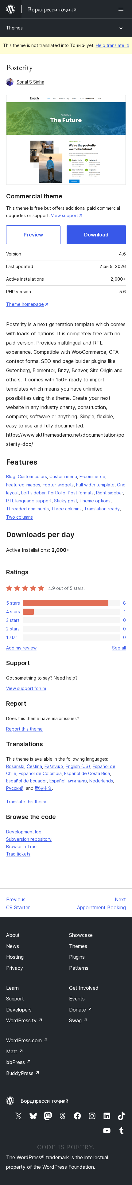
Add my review (21, 647)
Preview (33, 235)
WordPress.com (27, 1040)
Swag (78, 1020)
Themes (14, 27)
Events (77, 999)
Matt (14, 1051)
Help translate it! (112, 45)
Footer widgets (58, 484)
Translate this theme (27, 801)
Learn (12, 988)
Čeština (34, 766)
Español (57, 780)
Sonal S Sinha (30, 81)
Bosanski (15, 766)
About (13, 935)
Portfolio (56, 492)
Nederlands (101, 780)
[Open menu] (122, 9)
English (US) (78, 766)
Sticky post (65, 500)
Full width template (95, 484)
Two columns (19, 517)
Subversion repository (29, 839)
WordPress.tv (24, 1020)
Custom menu (63, 476)
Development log (23, 831)
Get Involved (84, 988)
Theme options (95, 500)
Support (15, 999)
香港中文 (43, 788)
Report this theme (24, 728)
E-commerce (92, 476)
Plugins (77, 957)
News (12, 946)
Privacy (14, 968)
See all (119, 647)
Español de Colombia (40, 773)
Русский (14, 788)
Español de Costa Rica (87, 773)
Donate (80, 1010)
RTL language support (29, 500)
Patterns (78, 968)
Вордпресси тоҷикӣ (44, 1101)
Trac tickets (18, 853)
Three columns (66, 508)
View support (64, 215)
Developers (19, 1010)
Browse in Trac (21, 846)
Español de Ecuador (26, 780)
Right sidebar (109, 492)
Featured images (23, 484)
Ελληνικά (54, 766)
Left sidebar (33, 492)
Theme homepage (25, 304)
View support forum (26, 688)
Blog (10, 476)
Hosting (15, 957)
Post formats (81, 492)
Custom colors (32, 476)
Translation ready (102, 508)
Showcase (81, 935)
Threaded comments (27, 508)
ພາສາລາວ (77, 780)
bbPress (18, 1062)
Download (96, 235)
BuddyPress (23, 1073)
